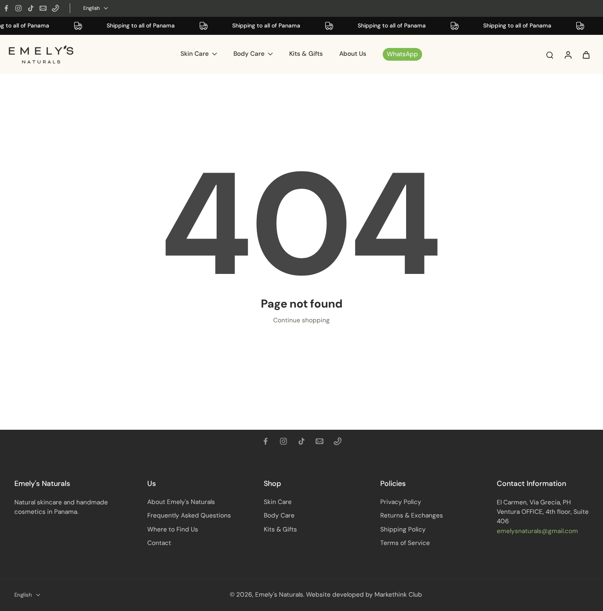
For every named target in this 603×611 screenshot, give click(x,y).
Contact (159, 543)
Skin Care (278, 502)
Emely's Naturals (279, 594)
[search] (550, 54)
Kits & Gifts (280, 529)
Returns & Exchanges (411, 515)
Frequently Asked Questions (189, 515)
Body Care (279, 515)
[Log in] (568, 54)
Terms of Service (405, 543)
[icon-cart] (586, 54)
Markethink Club (398, 594)
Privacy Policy (400, 502)
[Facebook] (6, 8)
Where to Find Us (172, 529)
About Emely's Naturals (181, 502)
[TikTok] (31, 8)
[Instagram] (18, 8)
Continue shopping (301, 320)
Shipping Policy (403, 529)
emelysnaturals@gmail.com (537, 531)
